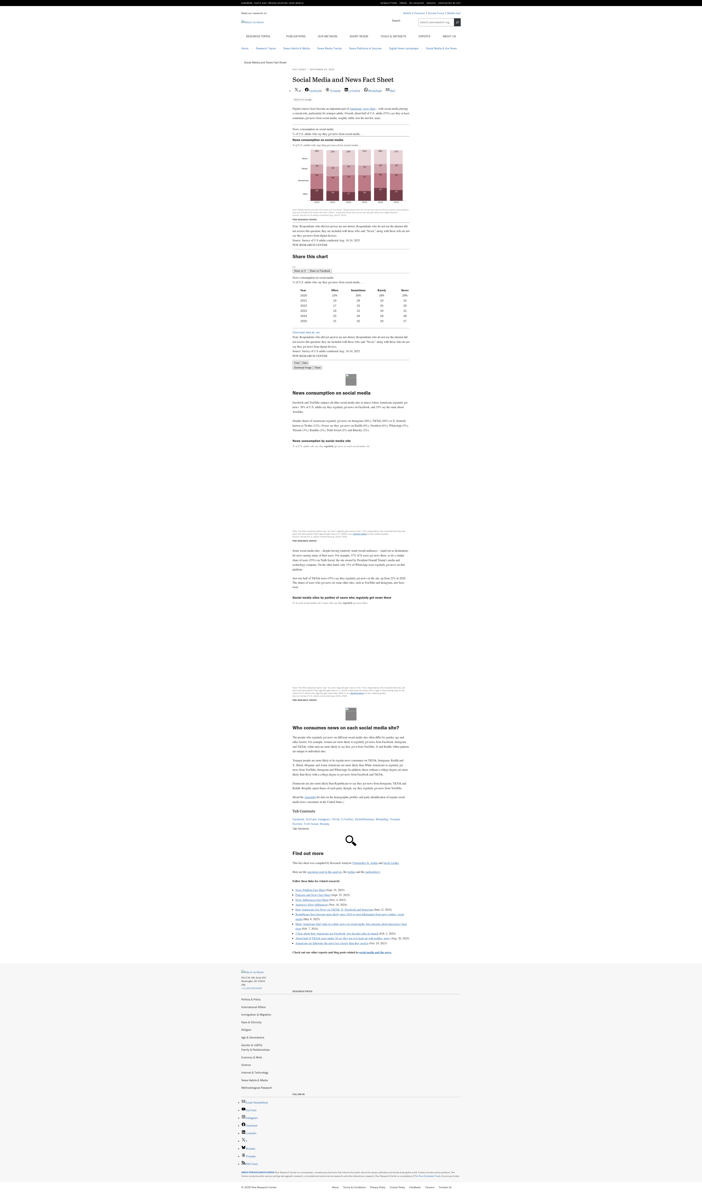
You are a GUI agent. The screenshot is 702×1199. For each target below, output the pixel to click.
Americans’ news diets (362, 108)
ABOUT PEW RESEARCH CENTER (258, 1172)
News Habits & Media (254, 1080)
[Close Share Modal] (293, 267)
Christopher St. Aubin (365, 863)
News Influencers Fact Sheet (311, 900)
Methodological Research (256, 1087)
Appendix (310, 797)
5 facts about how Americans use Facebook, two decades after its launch (336, 933)
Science (246, 1065)
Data (305, 363)
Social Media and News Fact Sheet (265, 62)
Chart (297, 363)
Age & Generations (252, 1037)
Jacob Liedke (391, 863)
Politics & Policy (251, 999)
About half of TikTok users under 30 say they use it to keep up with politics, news (342, 938)
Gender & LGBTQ (251, 1045)
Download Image (303, 367)
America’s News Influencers (311, 904)
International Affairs (253, 1007)
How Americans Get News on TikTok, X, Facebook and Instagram (334, 909)
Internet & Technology (254, 1072)
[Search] (457, 22)
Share (317, 367)
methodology (372, 872)
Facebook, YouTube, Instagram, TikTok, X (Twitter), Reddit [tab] (327, 819)
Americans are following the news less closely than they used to (332, 943)
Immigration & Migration (256, 1014)
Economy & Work (251, 1057)
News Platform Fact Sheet (310, 890)
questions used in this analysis (324, 872)
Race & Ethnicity (251, 1022)
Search (396, 20)
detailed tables (360, 533)
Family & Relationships (255, 1049)
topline (351, 872)
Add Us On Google (303, 99)
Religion (246, 1030)
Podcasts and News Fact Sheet (313, 895)
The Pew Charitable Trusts (428, 1176)
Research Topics (258, 36)
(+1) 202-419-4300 (251, 988)
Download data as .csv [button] (306, 332)
